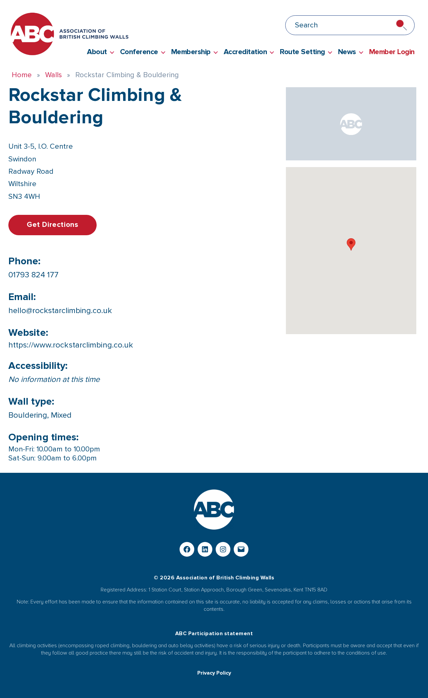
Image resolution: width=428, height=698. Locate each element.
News (347, 52)
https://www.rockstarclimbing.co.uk (70, 345)
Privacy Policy (214, 673)
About (97, 52)
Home (22, 75)
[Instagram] (223, 549)
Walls (53, 75)
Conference (139, 52)
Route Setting (302, 52)
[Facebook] (187, 549)
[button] (351, 244)
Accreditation (245, 52)
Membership (191, 52)
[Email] (241, 549)
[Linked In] (205, 549)
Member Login (392, 52)
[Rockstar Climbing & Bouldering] (351, 123)
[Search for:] (213, 26)
